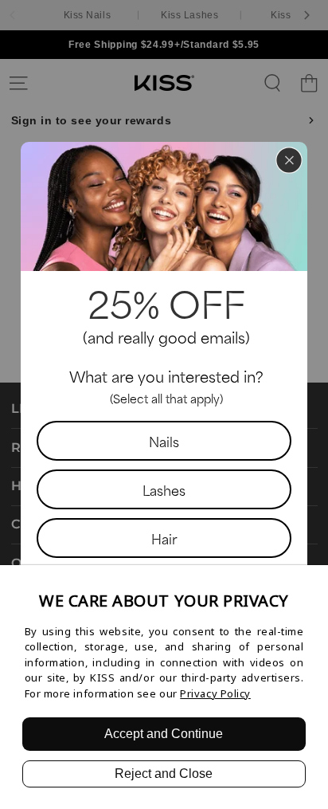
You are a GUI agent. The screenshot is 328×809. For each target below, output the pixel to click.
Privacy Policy (215, 693)
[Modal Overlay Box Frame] (164, 405)
